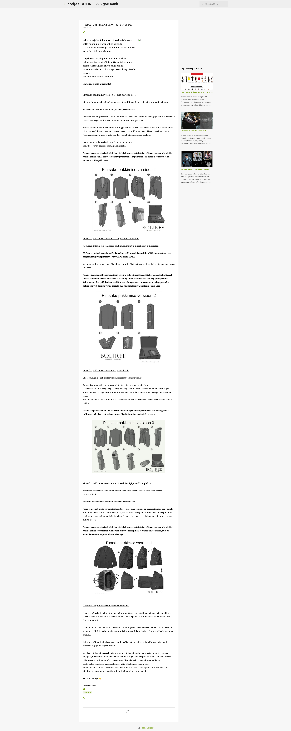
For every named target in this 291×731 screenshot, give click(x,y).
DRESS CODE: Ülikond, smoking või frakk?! (197, 92)
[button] (84, 32)
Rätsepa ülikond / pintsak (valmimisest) (195, 169)
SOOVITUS (87, 692)
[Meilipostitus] (84, 690)
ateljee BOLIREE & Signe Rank (93, 4)
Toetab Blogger (146, 728)
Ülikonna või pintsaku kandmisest (193, 131)
